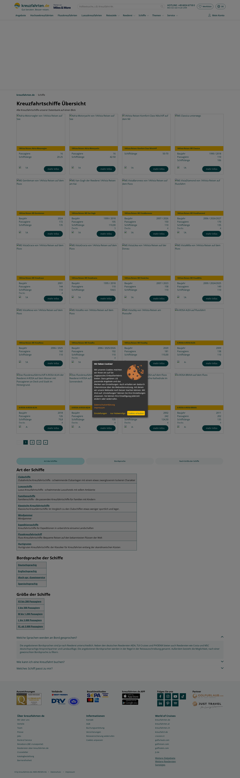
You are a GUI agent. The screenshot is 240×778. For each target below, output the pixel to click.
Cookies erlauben (136, 413)
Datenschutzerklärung (104, 404)
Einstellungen (100, 413)
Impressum (99, 407)
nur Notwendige (117, 413)
